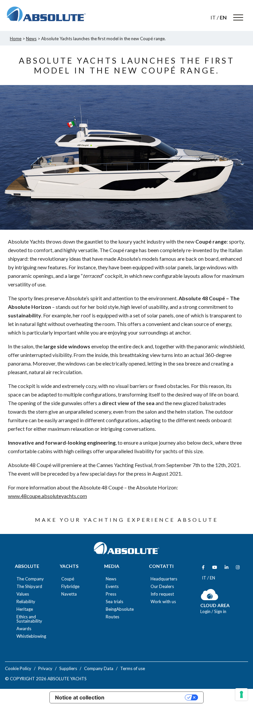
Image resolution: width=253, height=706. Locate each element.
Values (22, 594)
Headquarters (164, 579)
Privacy (45, 668)
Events (112, 586)
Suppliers (68, 668)
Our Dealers (162, 586)
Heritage (24, 609)
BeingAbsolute (120, 609)
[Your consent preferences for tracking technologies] (241, 694)
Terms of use (132, 668)
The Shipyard (29, 586)
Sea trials (114, 602)
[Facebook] (203, 567)
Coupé (67, 579)
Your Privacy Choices (148, 697)
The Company (30, 579)
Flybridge (70, 586)
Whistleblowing (31, 636)
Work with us (163, 602)
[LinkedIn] (226, 567)
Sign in (220, 611)
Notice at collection (79, 697)
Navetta (69, 594)
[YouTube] (214, 567)
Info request (162, 594)
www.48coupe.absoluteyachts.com (47, 496)
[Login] (209, 599)
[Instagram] (237, 567)
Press (111, 594)
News (111, 579)
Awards (23, 629)
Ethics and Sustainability (29, 619)
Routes (112, 617)
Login (205, 611)
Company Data (98, 668)
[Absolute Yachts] (46, 14)
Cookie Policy (18, 668)
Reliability (25, 602)
